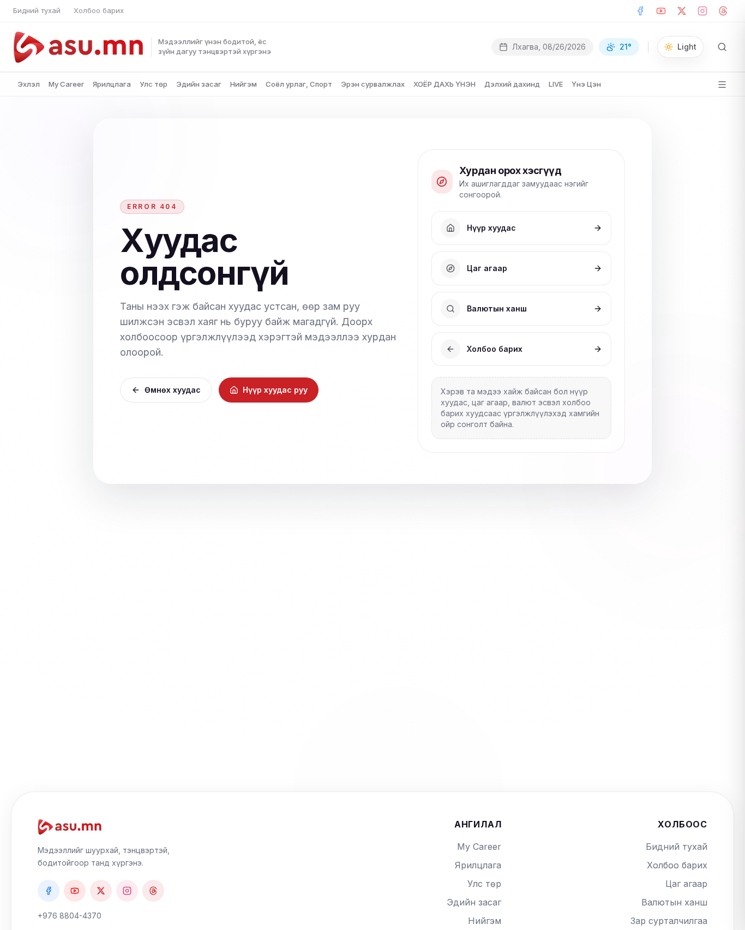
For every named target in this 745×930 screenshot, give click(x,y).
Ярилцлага (112, 84)
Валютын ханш (674, 902)
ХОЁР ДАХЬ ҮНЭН (444, 84)
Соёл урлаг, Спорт (299, 84)
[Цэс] (722, 84)
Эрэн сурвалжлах (373, 84)
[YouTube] (661, 11)
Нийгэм (243, 84)
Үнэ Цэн (586, 84)
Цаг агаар (686, 883)
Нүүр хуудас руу (275, 389)
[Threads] (723, 11)
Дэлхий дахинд (512, 84)
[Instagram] (702, 11)
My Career (66, 84)
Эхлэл (28, 84)
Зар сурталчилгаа (668, 920)
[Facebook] (640, 11)
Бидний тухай (37, 10)
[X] (681, 11)
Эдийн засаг (198, 84)
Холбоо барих (99, 10)
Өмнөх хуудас (173, 389)
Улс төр (153, 84)
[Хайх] (722, 47)
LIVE (556, 84)
